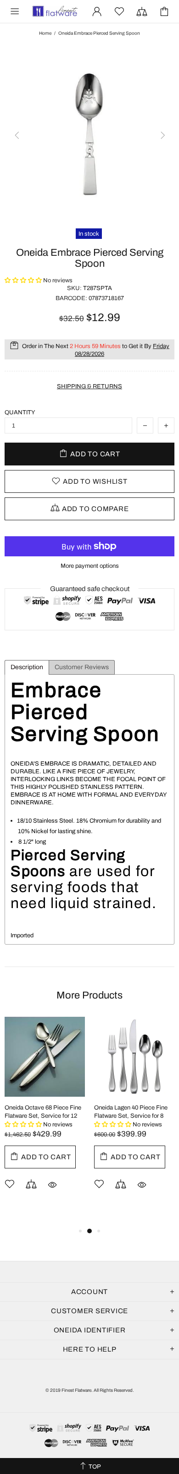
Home (45, 33)
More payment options (90, 566)
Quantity (20, 412)
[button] (24, 280)
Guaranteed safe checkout (89, 588)
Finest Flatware (54, 11)
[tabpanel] (45, 1117)
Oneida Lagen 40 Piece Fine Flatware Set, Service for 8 (131, 1111)
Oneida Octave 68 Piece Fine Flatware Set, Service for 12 (43, 1111)
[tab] (27, 667)
